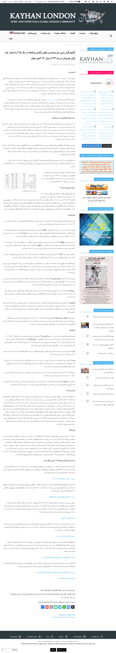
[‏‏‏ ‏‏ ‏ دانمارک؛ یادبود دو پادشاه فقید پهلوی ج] (88, 98)
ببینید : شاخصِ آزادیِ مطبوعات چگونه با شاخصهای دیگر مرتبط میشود (55, 572)
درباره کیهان (28, 1)
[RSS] (100, 1)
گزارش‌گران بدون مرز (52, 99)
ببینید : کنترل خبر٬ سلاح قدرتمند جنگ (64, 478)
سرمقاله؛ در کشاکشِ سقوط (106, 353)
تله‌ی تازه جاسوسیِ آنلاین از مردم (104, 377)
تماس (10, 1)
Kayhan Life (19, 33)
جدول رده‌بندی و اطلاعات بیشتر (66, 578)
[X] (89, 1)
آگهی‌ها (4, 1)
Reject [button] (53, 650)
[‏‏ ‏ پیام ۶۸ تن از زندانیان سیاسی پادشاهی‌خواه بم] (105, 116)
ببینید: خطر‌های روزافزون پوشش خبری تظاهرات (62, 497)
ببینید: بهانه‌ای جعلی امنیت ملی (65, 536)
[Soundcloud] (97, 1)
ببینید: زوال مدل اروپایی (68, 518)
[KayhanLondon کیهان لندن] (58, 17)
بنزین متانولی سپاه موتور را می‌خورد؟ (103, 316)
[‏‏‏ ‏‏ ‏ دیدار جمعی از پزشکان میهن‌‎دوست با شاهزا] (105, 98)
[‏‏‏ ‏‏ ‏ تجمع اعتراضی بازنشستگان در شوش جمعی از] (105, 134)
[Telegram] (93, 1)
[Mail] (104, 1)
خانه (11, 38)
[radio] (73, 598)
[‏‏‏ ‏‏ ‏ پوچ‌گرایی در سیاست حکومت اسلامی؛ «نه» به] (88, 134)
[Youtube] (85, 1)
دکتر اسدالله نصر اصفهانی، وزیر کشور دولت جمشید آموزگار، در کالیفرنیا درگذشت (103, 327)
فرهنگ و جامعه (60, 33)
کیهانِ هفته (94, 33)
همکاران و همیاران (18, 1)
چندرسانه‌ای (32, 33)
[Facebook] (112, 1)
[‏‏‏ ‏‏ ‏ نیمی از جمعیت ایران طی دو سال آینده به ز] (88, 116)
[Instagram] (108, 1)
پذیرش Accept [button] (61, 650)
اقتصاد (73, 33)
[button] (111, 36)
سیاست (82, 33)
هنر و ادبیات (46, 33)
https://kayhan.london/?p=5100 (63, 617)
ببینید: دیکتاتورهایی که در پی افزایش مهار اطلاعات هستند (58, 557)
